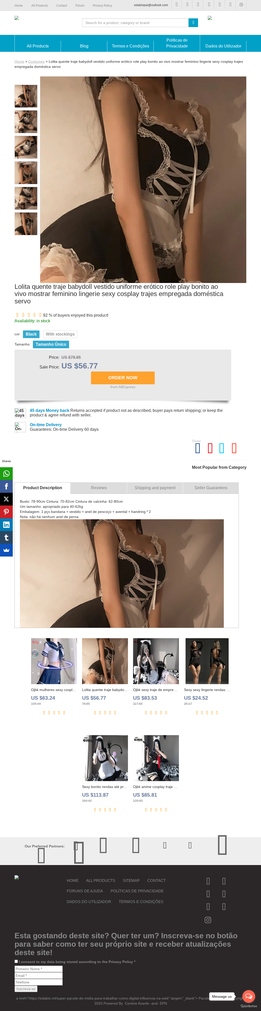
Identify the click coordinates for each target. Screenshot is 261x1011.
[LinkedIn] (6, 524)
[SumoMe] (6, 550)
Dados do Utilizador (89, 901)
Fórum (79, 5)
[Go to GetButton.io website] (249, 1006)
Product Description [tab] (42, 488)
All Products (100, 880)
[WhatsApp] (6, 473)
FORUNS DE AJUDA (85, 891)
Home (19, 61)
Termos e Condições (141, 901)
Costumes (36, 61)
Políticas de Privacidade (137, 891)
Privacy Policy (121, 962)
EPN (163, 1003)
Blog (84, 46)
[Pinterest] (6, 512)
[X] (6, 499)
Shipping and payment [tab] (155, 488)
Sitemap (131, 880)
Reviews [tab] (99, 488)
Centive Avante (136, 1003)
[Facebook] (6, 486)
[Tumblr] (6, 537)
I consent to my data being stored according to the (77, 962)
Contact (156, 880)
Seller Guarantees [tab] (210, 488)
